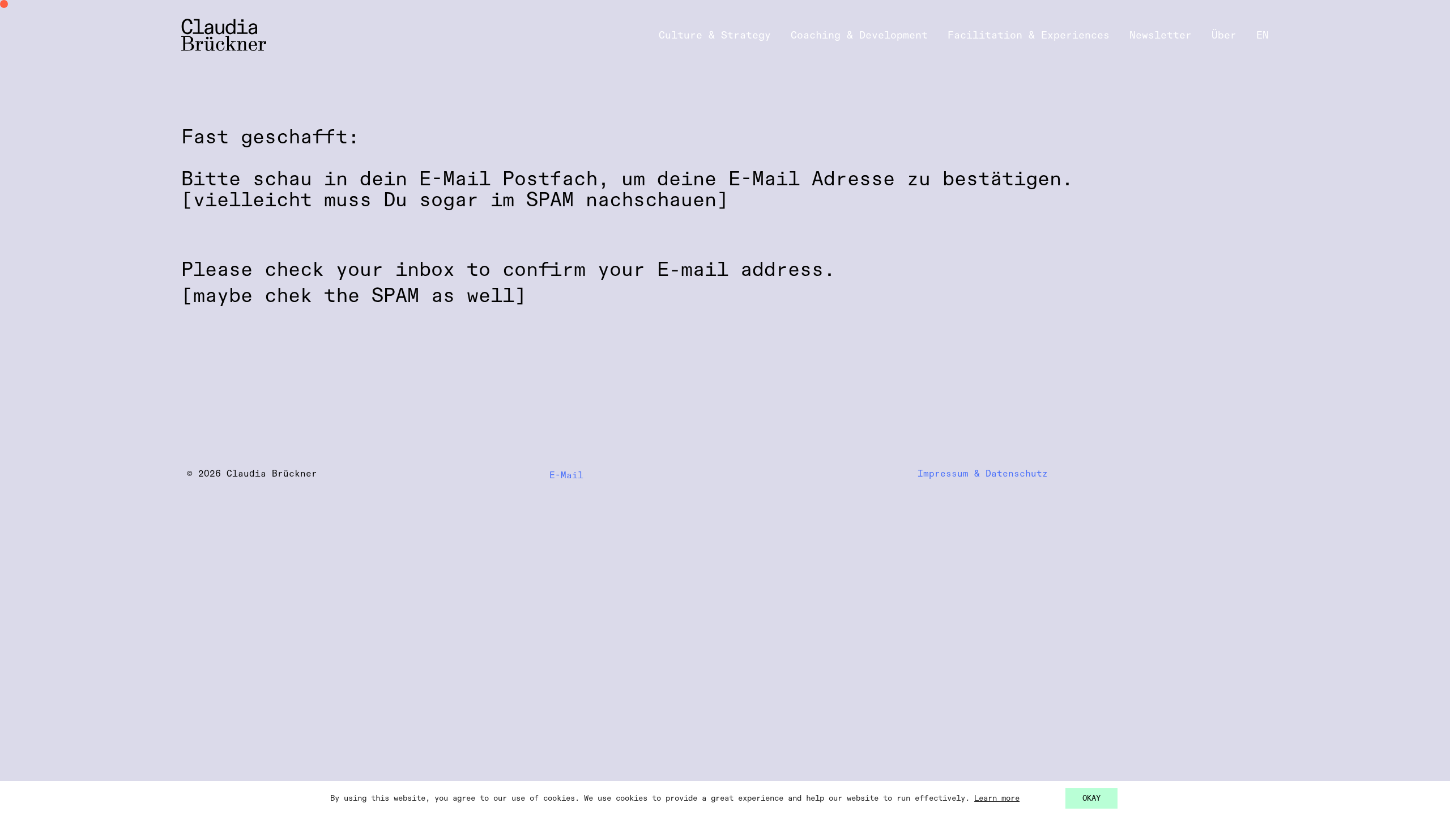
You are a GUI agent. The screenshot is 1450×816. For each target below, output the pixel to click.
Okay (1091, 798)
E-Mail (569, 476)
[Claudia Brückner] (223, 35)
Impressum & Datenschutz (983, 474)
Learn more (997, 798)
